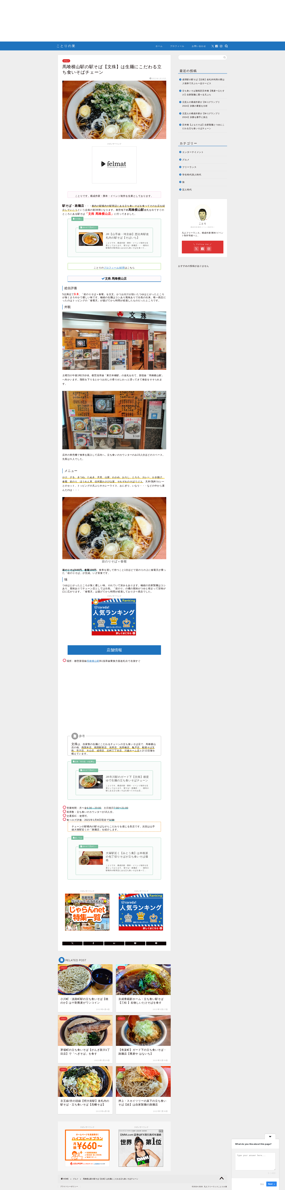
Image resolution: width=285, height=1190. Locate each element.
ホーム (159, 46)
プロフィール (177, 46)
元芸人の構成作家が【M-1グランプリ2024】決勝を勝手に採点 (201, 115)
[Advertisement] (89, 21)
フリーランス (189, 167)
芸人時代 (187, 189)
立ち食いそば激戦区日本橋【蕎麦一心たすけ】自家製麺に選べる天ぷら (203, 93)
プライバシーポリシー (69, 1186)
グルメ (66, 61)
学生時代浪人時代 (191, 174)
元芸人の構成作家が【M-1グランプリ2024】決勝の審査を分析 (201, 104)
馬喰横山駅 (93, 661)
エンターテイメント (193, 152)
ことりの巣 (66, 46)
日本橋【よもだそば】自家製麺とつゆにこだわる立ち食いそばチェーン (203, 127)
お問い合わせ (199, 46)
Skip (262, 1184)
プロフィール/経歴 (114, 267)
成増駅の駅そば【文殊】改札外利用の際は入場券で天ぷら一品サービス (203, 81)
